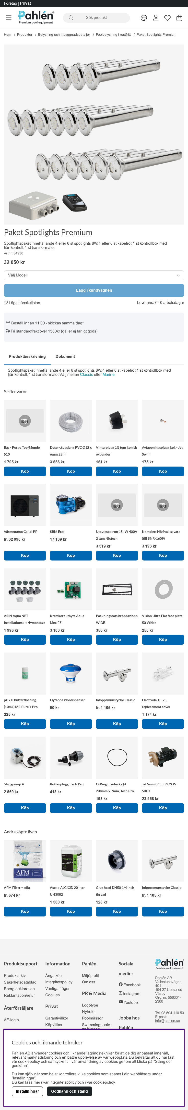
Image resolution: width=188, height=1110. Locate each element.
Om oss (88, 982)
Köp (25, 555)
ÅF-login (11, 1020)
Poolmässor (92, 1018)
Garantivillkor (56, 1018)
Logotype (90, 1005)
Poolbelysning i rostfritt (113, 34)
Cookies (52, 995)
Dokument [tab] (65, 356)
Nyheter (89, 1012)
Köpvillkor (53, 1025)
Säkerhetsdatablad (20, 982)
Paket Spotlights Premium (156, 34)
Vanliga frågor (57, 989)
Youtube (131, 1003)
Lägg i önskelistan (24, 303)
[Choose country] (144, 18)
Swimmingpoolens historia (96, 1027)
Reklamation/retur (19, 995)
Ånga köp (53, 976)
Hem (7, 34)
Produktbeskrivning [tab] (27, 356)
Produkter (24, 34)
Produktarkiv (15, 976)
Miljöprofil (90, 976)
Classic (86, 375)
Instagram (131, 994)
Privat (25, 3)
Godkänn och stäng (69, 1091)
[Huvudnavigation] (8, 18)
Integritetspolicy (58, 982)
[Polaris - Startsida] (36, 18)
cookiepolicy (104, 1082)
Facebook (132, 985)
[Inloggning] (156, 18)
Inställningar (27, 1091)
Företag (10, 3)
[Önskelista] (167, 18)
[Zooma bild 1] (94, 135)
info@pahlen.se (167, 1021)
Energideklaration (19, 989)
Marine (108, 375)
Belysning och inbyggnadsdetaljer (64, 34)
